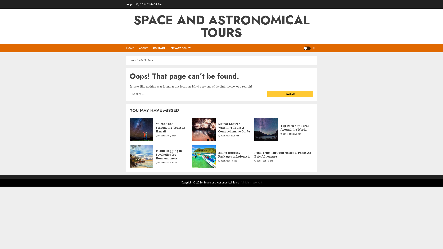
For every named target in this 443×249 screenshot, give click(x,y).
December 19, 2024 (229, 161)
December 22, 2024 (167, 163)
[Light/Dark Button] (307, 48)
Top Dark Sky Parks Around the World (295, 127)
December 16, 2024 (266, 161)
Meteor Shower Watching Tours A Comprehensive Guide (234, 127)
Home (130, 48)
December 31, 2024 (167, 136)
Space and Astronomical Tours (222, 26)
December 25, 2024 (292, 134)
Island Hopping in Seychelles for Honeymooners (169, 154)
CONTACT (159, 48)
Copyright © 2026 (192, 183)
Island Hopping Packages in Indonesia (234, 154)
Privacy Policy (181, 48)
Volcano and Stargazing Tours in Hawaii (170, 127)
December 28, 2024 (230, 136)
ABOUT (143, 48)
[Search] (314, 48)
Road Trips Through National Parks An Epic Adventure (282, 154)
